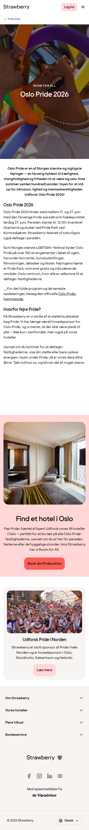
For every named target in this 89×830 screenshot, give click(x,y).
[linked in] (49, 776)
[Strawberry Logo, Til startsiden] (16, 7)
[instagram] (39, 776)
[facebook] (29, 776)
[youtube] (60, 776)
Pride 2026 (12, 19)
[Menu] (83, 7)
